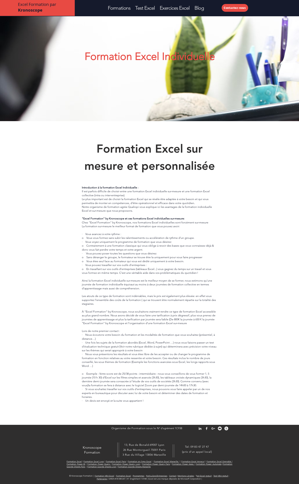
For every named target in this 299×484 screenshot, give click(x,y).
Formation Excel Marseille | (166, 461)
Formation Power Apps (183, 464)
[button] (119, 8)
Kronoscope (92, 447)
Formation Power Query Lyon (126, 464)
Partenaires (102, 478)
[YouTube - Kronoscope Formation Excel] (220, 428)
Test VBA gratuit (220, 475)
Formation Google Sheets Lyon (101, 466)
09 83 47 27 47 (200, 446)
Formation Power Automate (209, 464)
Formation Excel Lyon (94, 461)
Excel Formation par (37, 7)
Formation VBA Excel (104, 475)
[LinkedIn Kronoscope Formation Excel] (200, 428)
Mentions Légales (186, 475)
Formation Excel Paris (116, 461)
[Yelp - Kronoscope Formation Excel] (226, 428)
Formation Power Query (99, 464)
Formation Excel (74, 461)
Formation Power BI (76, 464)
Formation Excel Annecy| (193, 461)
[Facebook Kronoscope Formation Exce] (207, 428)
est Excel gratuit (204, 475)
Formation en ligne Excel (139, 461)
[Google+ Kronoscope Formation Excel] (213, 428)
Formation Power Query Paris (156, 464)
